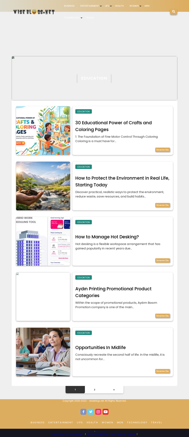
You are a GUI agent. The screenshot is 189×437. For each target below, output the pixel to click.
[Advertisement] (94, 34)
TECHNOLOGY (72, 17)
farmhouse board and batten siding (111, 434)
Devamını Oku (162, 150)
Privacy (102, 431)
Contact (88, 431)
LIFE (107, 6)
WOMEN (134, 6)
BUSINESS (69, 6)
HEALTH (119, 6)
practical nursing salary (67, 434)
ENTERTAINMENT (89, 6)
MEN (147, 6)
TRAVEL (90, 17)
